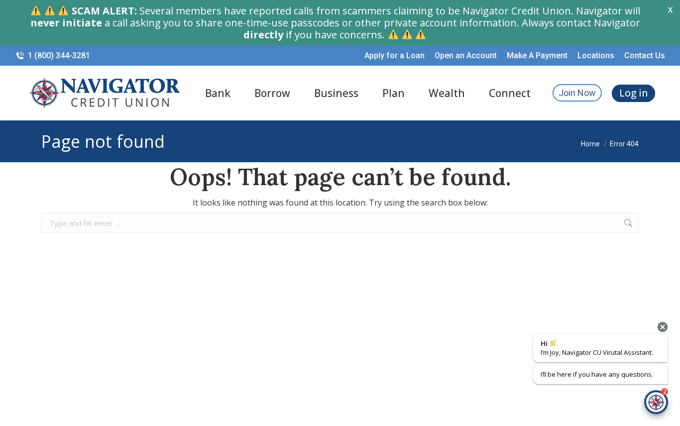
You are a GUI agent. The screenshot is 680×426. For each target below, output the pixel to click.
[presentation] (662, 326)
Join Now (577, 93)
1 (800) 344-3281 (59, 55)
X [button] (670, 9)
